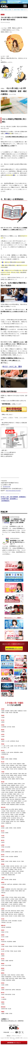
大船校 (17, 819)
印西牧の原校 (4, 778)
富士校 (18, 861)
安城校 (9, 871)
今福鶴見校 (15, 902)
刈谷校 (3, 867)
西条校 (10, 946)
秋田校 (3, 731)
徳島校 (3, 955)
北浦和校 (24, 765)
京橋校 (10, 902)
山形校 (3, 736)
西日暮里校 (24, 797)
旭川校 (25, 710)
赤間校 (16, 978)
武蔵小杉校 (12, 812)
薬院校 (20, 978)
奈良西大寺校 (4, 920)
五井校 (9, 778)
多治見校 (11, 856)
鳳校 (12, 900)
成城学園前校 (8, 788)
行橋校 (6, 978)
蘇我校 (22, 778)
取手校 (19, 745)
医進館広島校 (21, 946)
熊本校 (3, 994)
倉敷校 (14, 941)
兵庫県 (2, 909)
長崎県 (2, 988)
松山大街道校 (8, 965)
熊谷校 (3, 763)
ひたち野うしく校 (5, 747)
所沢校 (14, 763)
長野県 (2, 850)
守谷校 (23, 745)
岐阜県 (2, 854)
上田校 (12, 851)
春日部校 (3, 765)
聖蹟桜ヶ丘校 (21, 792)
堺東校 (15, 897)
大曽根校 (11, 869)
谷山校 (9, 1008)
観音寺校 (11, 960)
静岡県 (2, 859)
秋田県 (2, 729)
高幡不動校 (11, 797)
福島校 (3, 741)
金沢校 (3, 837)
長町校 (13, 726)
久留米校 (18, 975)
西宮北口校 (13, 910)
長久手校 (20, 869)
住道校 (16, 899)
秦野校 (16, 816)
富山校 (3, 832)
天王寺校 (11, 897)
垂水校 (10, 916)
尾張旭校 (22, 871)
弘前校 (3, 717)
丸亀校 (6, 960)
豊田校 (24, 867)
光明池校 (8, 906)
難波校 (6, 902)
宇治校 (16, 890)
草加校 (20, 765)
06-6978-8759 (6, 486)
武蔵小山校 (4, 794)
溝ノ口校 (7, 814)
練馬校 (21, 787)
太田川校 (12, 866)
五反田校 (13, 802)
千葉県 (2, 772)
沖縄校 (6, 1013)
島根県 (2, 935)
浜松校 (6, 861)
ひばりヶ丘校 (18, 797)
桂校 (24, 890)
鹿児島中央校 (4, 1008)
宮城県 (2, 725)
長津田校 (8, 819)
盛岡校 (3, 722)
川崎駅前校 (22, 821)
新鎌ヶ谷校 (24, 773)
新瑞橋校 (7, 873)
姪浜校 (23, 976)
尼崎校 (19, 916)
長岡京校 (7, 890)
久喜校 (3, 767)
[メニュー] (25, 6)
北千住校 (8, 790)
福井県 (2, 840)
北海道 (2, 709)
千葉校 (19, 773)
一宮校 (3, 869)
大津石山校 (4, 884)
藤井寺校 (18, 906)
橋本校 (3, 812)
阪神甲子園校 (4, 914)
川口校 (10, 763)
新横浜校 (21, 809)
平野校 (6, 897)
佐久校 (20, 851)
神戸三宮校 (7, 910)
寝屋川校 (7, 899)
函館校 (3, 712)
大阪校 (3, 897)
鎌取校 (13, 778)
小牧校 (15, 869)
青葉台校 (22, 811)
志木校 (7, 765)
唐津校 (6, 984)
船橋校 (11, 775)
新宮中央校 (11, 978)
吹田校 (19, 900)
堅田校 (24, 884)
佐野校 (21, 752)
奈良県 (2, 919)
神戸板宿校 (16, 912)
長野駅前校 (7, 851)
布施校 (20, 902)
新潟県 (2, 826)
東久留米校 (4, 802)
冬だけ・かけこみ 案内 (12, 366)
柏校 (11, 773)
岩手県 (2, 720)
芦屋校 (3, 912)
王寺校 (9, 920)
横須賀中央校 (13, 811)
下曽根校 (3, 980)
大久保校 (15, 916)
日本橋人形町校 (5, 797)
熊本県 (2, 992)
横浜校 (6, 809)
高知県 (2, 968)
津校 (2, 879)
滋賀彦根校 (15, 884)
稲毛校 (12, 777)
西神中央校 (10, 914)
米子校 (6, 932)
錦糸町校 (17, 787)
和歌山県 (3, 925)
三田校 (21, 912)
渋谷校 (6, 792)
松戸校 (7, 775)
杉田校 (11, 821)
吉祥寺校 (13, 790)
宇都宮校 (3, 752)
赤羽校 (13, 788)
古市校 (24, 902)
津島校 (19, 873)
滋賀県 (2, 882)
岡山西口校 (4, 941)
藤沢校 (16, 809)
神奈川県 (3, 807)
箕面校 (15, 900)
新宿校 (8, 785)
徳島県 (2, 954)
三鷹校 (7, 799)
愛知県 (2, 864)
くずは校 (10, 904)
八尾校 (25, 899)
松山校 (3, 965)
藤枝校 (14, 861)
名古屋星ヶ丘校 (8, 867)
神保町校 (11, 792)
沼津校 (10, 861)
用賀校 (20, 795)
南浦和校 (12, 765)
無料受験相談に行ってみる (14, 648)
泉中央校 (9, 726)
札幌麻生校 (20, 710)
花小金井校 (22, 804)
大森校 (16, 795)
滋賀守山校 (9, 884)
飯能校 (14, 767)
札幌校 (3, 710)
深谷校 (10, 767)
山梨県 (2, 845)
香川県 (2, 958)
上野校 (15, 792)
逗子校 (8, 818)
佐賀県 (2, 983)
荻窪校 (6, 787)
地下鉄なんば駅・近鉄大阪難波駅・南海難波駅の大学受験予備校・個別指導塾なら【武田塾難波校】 (13, 498)
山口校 (3, 951)
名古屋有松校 (4, 874)
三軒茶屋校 (11, 787)
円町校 (3, 890)
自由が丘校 (18, 788)
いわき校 (7, 741)
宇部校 (11, 951)
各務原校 (16, 856)
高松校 (3, 960)
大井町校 (3, 790)
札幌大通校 (15, 712)
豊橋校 (14, 867)
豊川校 (11, 873)
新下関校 (7, 951)
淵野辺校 (22, 819)
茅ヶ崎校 (3, 821)
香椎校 (22, 975)
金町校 (25, 787)
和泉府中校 (15, 904)
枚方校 (19, 897)
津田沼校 (15, 773)
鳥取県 (2, 930)
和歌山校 (3, 927)
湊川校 (15, 914)
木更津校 (24, 775)
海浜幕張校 (4, 777)
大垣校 (6, 856)
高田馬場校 (4, 785)
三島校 (22, 861)
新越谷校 (19, 763)
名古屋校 (3, 866)
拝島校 (8, 795)
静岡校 (3, 861)
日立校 (15, 745)
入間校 (6, 767)
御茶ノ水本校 (4, 783)
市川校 (3, 773)
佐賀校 (3, 984)
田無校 (14, 794)
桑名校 (14, 879)
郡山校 (17, 741)
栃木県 (2, 750)
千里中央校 (7, 900)
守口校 (3, 902)
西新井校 (3, 804)
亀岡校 (20, 890)
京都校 (3, 889)
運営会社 (8, 1035)
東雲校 (7, 804)
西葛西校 (13, 785)
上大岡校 (16, 814)
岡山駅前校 (9, 941)
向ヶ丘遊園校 (22, 812)
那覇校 (3, 1013)
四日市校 (6, 879)
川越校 (23, 763)
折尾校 (24, 978)
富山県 (2, 831)
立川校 (23, 783)
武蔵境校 (18, 802)
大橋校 (3, 978)
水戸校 (7, 745)
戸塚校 (11, 814)
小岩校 (3, 792)
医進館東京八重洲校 (14, 804)
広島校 (3, 946)
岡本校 (3, 916)
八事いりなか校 (23, 866)
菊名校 (3, 823)
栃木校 (11, 752)
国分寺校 (22, 790)
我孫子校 (18, 778)
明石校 (18, 910)
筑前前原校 (8, 980)
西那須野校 (16, 752)
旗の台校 (12, 799)
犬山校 (15, 873)
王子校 (11, 801)
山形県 (2, 734)
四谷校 (3, 787)
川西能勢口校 (20, 914)
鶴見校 (12, 816)
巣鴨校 (3, 788)
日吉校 (17, 812)
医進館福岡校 (8, 976)
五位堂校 (20, 920)
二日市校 (14, 976)
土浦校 (11, 745)
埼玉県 (2, 762)
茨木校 (3, 900)
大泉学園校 (9, 794)
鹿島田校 (13, 819)
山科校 (25, 889)
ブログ (2, 14)
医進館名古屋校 (11, 874)
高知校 (3, 970)
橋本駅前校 (8, 927)
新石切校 (3, 906)
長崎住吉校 (18, 989)
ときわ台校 (24, 801)
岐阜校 (3, 856)
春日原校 (19, 976)
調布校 (23, 788)
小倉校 (8, 975)
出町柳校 (12, 890)
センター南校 (21, 816)
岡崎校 (7, 866)
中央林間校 (4, 818)
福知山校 (3, 892)
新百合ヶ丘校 (19, 818)
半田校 (6, 869)
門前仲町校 (10, 783)
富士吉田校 (7, 847)
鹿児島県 (3, 1007)
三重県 (2, 877)
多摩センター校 (20, 794)
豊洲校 (19, 801)
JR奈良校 (4, 922)
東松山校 (19, 767)
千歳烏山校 (4, 795)
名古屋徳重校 (4, 871)
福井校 (3, 842)
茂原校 (8, 777)
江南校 (3, 873)
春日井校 (17, 866)
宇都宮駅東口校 (5, 754)
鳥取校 (3, 932)
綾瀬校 (15, 801)
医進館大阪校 (4, 904)
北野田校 (20, 904)
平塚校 (7, 811)
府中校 (12, 795)
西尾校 (13, 871)
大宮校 (6, 763)
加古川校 (11, 912)
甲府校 (3, 847)
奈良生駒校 (14, 920)
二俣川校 (3, 816)
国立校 (22, 802)
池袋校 (15, 783)
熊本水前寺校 (8, 994)
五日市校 (15, 946)
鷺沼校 (7, 821)
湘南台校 (8, 816)
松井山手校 (13, 889)
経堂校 (8, 802)
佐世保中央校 (8, 989)
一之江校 (7, 801)
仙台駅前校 (4, 726)
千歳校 (6, 712)
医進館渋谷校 (18, 799)
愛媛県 (2, 963)
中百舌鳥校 (23, 906)
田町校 (17, 785)
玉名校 (13, 994)
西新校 (3, 976)
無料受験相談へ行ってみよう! (14, 1042)
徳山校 (15, 951)
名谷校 (23, 916)
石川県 (2, 835)
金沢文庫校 (21, 814)
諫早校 (13, 989)
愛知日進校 (19, 867)
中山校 (3, 814)
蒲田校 (3, 801)
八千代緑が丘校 (18, 777)
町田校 (19, 783)
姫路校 (3, 910)
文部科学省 (20, 1020)
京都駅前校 (7, 889)
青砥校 (23, 799)
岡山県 (2, 939)
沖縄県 (2, 1011)
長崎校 (3, 989)
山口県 (2, 949)
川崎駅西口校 (8, 823)
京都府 (2, 887)
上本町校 (12, 899)
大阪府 (2, 895)
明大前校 (18, 790)
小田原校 (3, 811)
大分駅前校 (4, 999)
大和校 (18, 811)
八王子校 (22, 785)
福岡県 (2, 973)
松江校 (3, 936)
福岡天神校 (4, 975)
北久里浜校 (13, 818)
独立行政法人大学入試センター (9, 1020)
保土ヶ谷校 (16, 821)
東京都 (2, 782)
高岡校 (6, 832)
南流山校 (20, 775)
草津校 (20, 884)
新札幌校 (7, 710)
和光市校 (24, 767)
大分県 (2, 997)
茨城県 (2, 744)
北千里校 (13, 906)
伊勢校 (10, 879)
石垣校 (10, 1013)
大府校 (17, 871)
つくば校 (3, 745)
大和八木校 (9, 922)
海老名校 (3, 819)
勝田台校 (3, 775)
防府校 (19, 951)
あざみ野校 (11, 809)
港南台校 (7, 812)
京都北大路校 (19, 889)
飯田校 (16, 851)
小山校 (7, 752)
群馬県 (2, 757)
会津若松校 (12, 741)
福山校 (6, 946)
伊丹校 (22, 910)
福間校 (13, 980)
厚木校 (3, 809)
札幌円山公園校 (13, 710)
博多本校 (13, 975)
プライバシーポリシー (16, 1035)
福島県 (2, 739)
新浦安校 (7, 773)
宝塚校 (6, 912)
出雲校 (6, 936)
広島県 (2, 944)
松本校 (3, 851)
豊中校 (3, 899)
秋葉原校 (3, 799)
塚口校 (6, 916)
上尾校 (16, 765)
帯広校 (10, 712)
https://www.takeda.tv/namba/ (13, 490)
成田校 (15, 775)
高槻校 (23, 897)
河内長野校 (24, 900)
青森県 (2, 715)
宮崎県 (2, 1002)
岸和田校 (21, 899)
